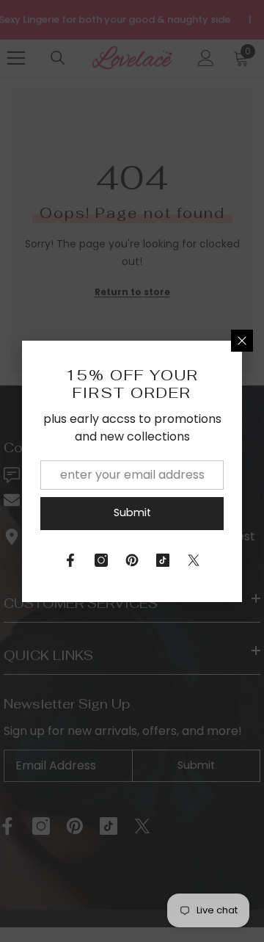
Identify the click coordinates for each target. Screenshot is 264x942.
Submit (132, 512)
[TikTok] (162, 560)
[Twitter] (193, 560)
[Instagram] (101, 560)
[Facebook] (70, 560)
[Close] (242, 341)
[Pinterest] (132, 560)
